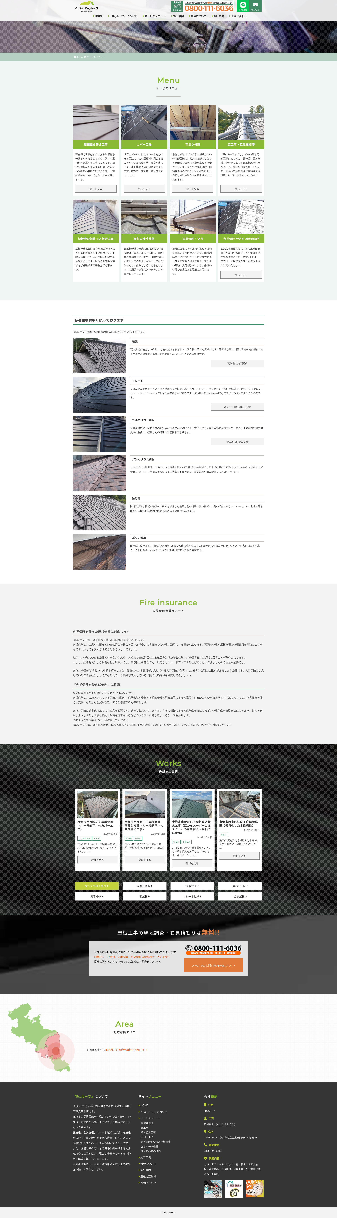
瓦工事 (144, 1127)
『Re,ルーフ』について (123, 16)
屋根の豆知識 (148, 1176)
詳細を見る (97, 859)
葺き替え (191, 886)
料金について (198, 16)
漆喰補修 (96, 896)
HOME (98, 16)
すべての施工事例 (96, 886)
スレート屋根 (84, 838)
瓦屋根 (97, 838)
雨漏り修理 (144, 886)
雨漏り (138, 838)
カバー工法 (239, 886)
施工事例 (178, 16)
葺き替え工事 (148, 1132)
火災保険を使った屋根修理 (155, 1141)
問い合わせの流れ (151, 1151)
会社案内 (218, 16)
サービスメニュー (155, 16)
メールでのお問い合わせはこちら (212, 965)
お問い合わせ (238, 16)
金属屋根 (186, 842)
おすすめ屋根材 (149, 1146)
